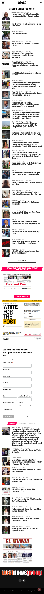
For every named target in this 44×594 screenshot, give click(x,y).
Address (5, 382)
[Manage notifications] (39, 589)
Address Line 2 (7, 389)
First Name (6, 369)
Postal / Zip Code (8, 402)
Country (20, 402)
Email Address (8, 363)
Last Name (6, 376)
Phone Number (8, 409)
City (4, 396)
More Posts (22, 261)
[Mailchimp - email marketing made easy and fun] (27, 416)
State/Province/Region (24, 396)
